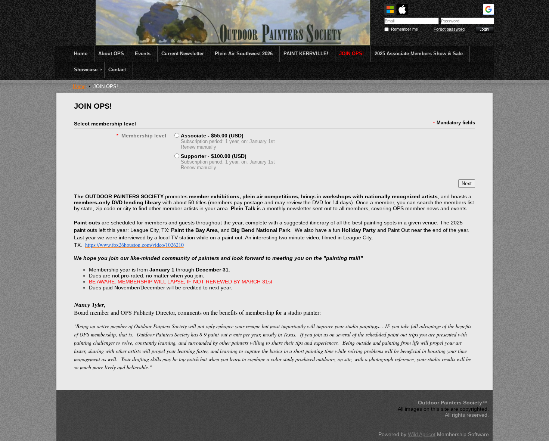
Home (79, 86)
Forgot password (449, 29)
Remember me (404, 29)
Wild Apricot (421, 434)
